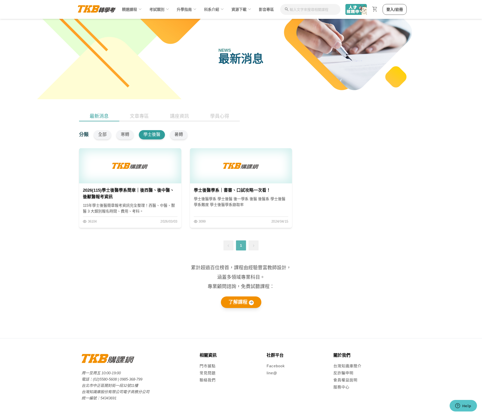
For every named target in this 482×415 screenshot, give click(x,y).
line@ (272, 373)
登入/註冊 (394, 9)
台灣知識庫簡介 (347, 366)
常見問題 (208, 373)
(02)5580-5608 (105, 379)
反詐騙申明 (343, 373)
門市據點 (208, 366)
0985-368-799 (131, 379)
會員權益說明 (345, 380)
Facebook (276, 366)
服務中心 (341, 387)
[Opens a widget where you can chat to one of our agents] (463, 406)
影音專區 (266, 9)
